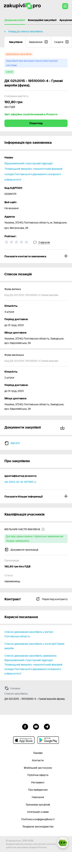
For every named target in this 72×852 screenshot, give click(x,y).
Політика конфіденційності (37, 819)
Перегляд (36, 123)
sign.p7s (15, 443)
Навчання (38, 797)
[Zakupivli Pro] (22, 6)
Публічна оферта (37, 775)
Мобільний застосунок (38, 767)
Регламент (37, 782)
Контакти (38, 760)
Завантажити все (63, 427)
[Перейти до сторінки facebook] (25, 726)
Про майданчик (38, 789)
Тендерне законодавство (38, 826)
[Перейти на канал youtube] (36, 726)
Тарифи (38, 753)
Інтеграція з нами (38, 812)
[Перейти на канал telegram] (47, 726)
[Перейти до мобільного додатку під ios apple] (24, 740)
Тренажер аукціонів (38, 804)
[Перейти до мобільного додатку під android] (48, 740)
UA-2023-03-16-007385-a (20, 482)
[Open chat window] (62, 842)
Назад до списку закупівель (25, 31)
